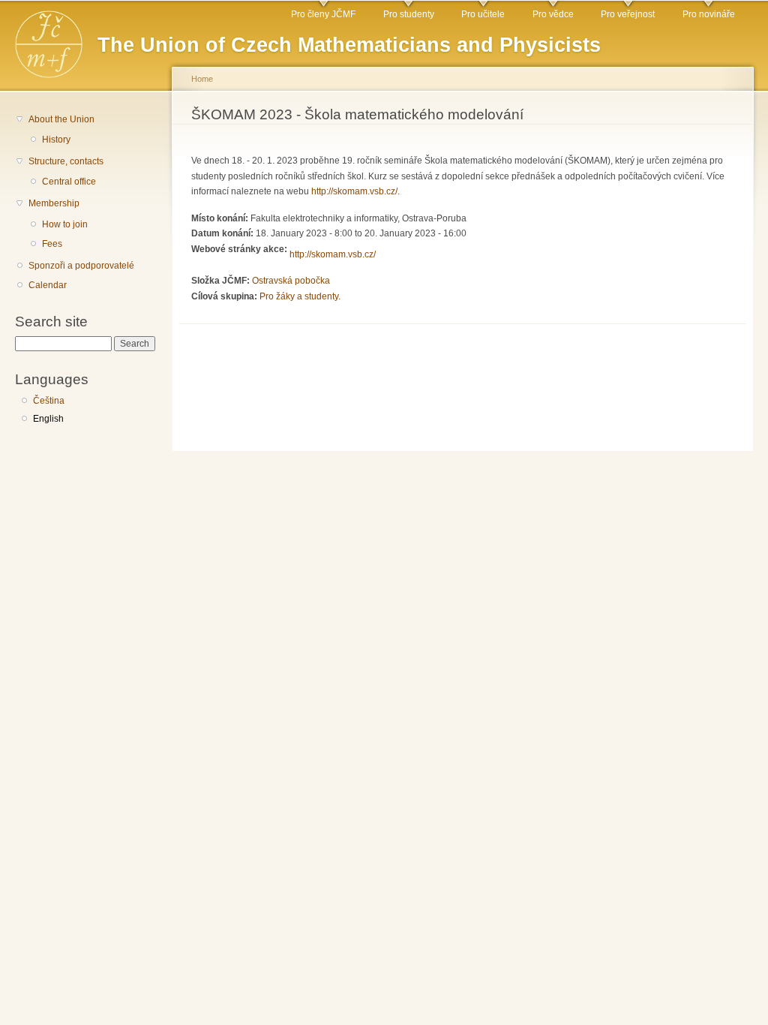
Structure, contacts (66, 161)
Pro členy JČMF (323, 14)
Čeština (48, 400)
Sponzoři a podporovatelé (81, 265)
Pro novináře (708, 14)
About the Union (61, 119)
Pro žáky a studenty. (300, 296)
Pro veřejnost (628, 14)
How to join (65, 224)
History (56, 139)
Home (202, 78)
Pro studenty (408, 14)
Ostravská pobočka (291, 280)
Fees (52, 244)
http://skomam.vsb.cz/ (354, 191)
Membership (54, 203)
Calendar (47, 285)
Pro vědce (553, 14)
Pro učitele (483, 14)
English (48, 418)
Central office (69, 181)
